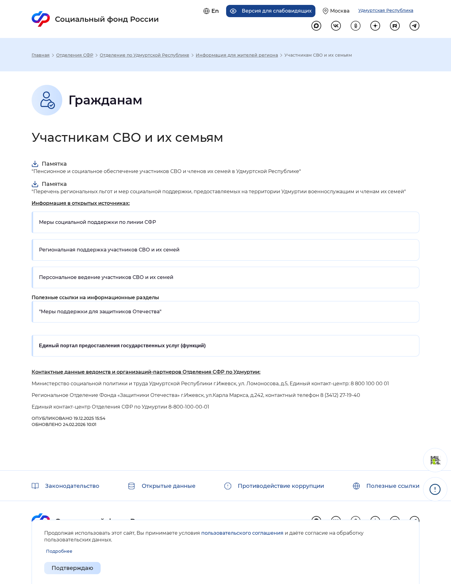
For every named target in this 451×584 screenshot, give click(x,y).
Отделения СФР (74, 55)
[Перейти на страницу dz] (375, 26)
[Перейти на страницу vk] (336, 26)
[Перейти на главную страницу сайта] (95, 19)
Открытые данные (168, 486)
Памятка (54, 163)
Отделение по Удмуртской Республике (144, 55)
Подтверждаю (72, 568)
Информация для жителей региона (237, 55)
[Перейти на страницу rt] (395, 26)
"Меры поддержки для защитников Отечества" (100, 312)
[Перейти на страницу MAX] (316, 26)
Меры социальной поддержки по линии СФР (97, 222)
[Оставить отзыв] (435, 460)
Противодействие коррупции (281, 486)
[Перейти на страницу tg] (414, 26)
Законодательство (72, 486)
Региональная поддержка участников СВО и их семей (109, 250)
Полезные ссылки (392, 486)
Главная (41, 55)
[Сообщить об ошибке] (435, 489)
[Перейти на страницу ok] (355, 26)
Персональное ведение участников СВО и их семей (106, 277)
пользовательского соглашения (242, 533)
